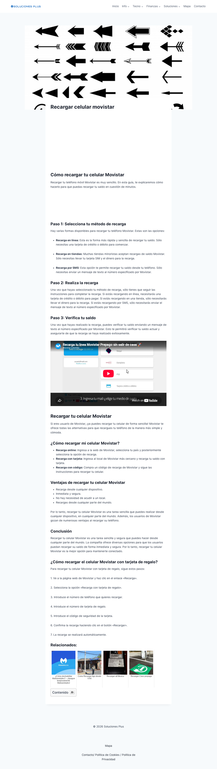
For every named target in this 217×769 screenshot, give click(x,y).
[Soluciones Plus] (26, 6)
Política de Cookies (107, 754)
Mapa (187, 6)
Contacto (200, 6)
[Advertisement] (108, 138)
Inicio (115, 6)
